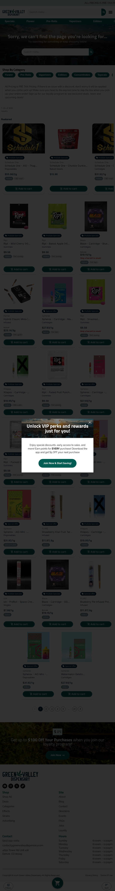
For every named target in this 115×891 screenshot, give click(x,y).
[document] (57, 445)
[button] (90, 422)
